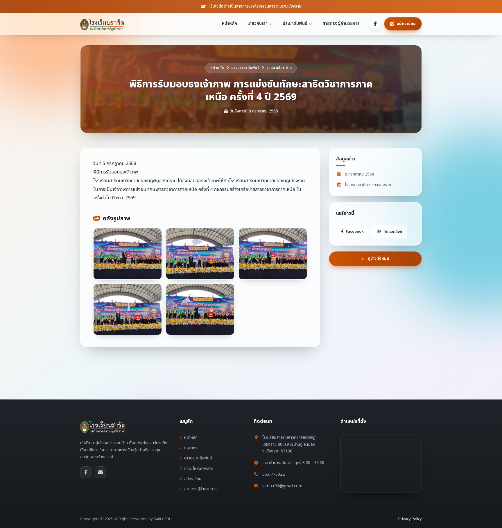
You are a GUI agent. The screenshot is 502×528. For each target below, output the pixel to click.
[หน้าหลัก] (104, 24)
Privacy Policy (410, 519)
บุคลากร (190, 448)
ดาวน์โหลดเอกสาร (198, 469)
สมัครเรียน (192, 479)
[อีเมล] (100, 472)
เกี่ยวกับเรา (258, 23)
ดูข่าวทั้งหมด (378, 258)
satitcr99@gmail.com (282, 486)
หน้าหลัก (229, 23)
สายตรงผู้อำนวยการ (341, 23)
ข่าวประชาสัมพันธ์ (245, 68)
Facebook (355, 232)
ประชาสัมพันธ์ (295, 23)
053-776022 (273, 474)
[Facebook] (375, 24)
